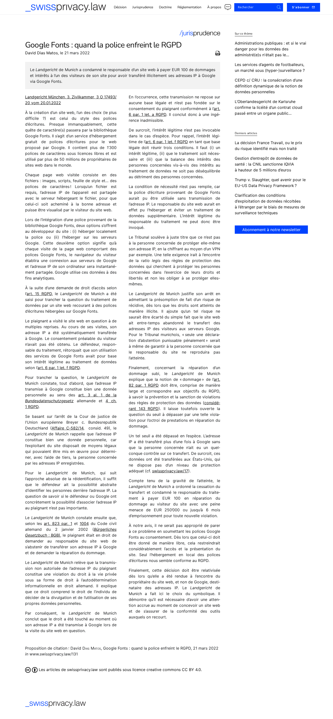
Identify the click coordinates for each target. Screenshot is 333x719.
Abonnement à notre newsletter (271, 229)
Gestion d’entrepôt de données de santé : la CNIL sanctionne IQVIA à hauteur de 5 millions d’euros (266, 164)
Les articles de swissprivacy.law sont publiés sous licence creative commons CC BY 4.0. (120, 669)
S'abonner (301, 7)
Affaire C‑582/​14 (67, 428)
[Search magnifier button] (279, 7)
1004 (84, 523)
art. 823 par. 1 (58, 523)
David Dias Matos (41, 52)
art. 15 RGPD (39, 293)
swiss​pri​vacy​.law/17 (170, 470)
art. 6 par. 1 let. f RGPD (59, 367)
